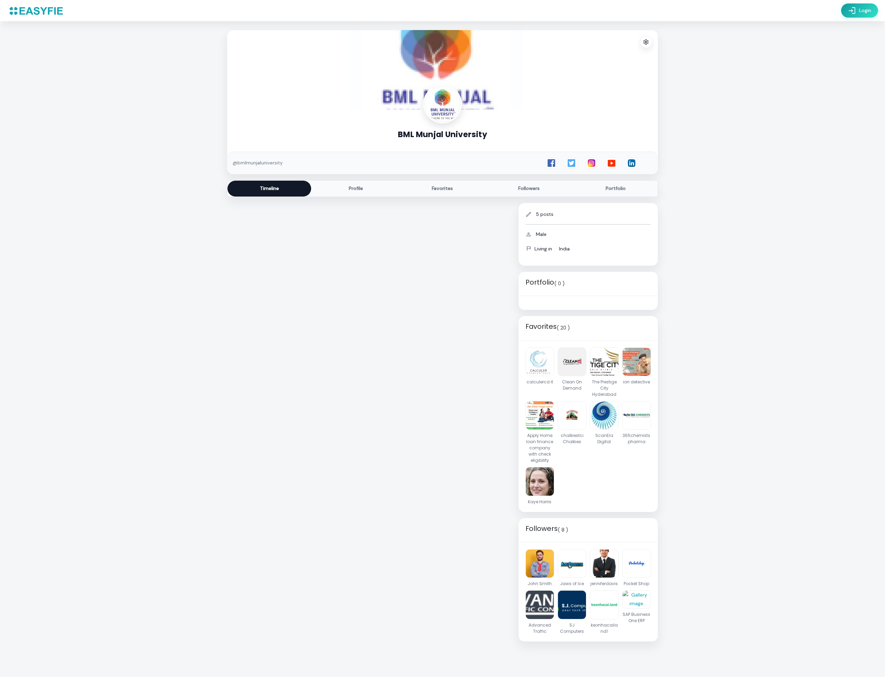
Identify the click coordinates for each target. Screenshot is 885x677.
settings (646, 42)
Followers (529, 188)
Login (859, 11)
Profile (356, 188)
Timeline (269, 188)
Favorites (442, 188)
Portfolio (616, 188)
